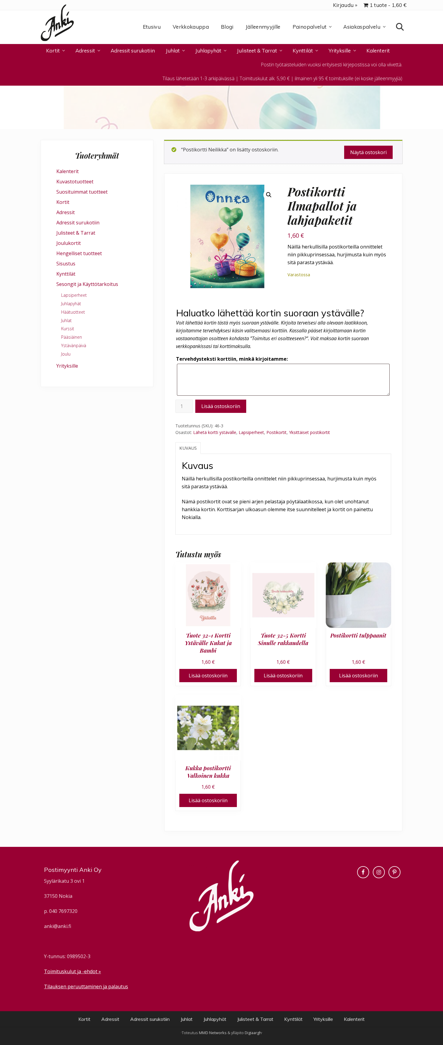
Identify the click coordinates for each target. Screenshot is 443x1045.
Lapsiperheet (251, 432)
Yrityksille (67, 366)
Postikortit (276, 432)
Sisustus (65, 263)
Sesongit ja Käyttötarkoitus (87, 284)
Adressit (65, 212)
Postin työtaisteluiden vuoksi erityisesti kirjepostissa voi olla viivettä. (331, 64)
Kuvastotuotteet (74, 181)
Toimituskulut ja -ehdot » (72, 971)
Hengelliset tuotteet (79, 253)
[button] (268, 194)
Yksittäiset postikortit (309, 432)
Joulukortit (68, 243)
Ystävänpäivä (73, 345)
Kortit (62, 202)
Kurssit (67, 328)
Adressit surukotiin (77, 222)
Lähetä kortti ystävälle (214, 432)
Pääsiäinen (71, 337)
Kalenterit (67, 171)
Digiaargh (253, 1032)
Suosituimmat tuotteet (82, 191)
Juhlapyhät (71, 303)
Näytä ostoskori (368, 152)
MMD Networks (213, 1032)
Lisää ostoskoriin (220, 406)
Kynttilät (65, 274)
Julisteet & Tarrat (75, 233)
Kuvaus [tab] (188, 448)
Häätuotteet (73, 312)
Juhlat (66, 320)
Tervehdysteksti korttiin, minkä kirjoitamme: (232, 359)
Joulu (66, 354)
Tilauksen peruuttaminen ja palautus (86, 986)
